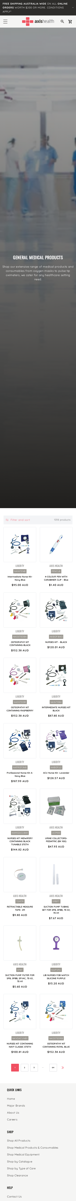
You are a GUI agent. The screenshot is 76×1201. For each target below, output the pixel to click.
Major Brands (16, 1105)
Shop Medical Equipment (23, 1154)
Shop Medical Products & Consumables (32, 1147)
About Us (13, 1112)
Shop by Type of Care (21, 1168)
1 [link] (15, 1067)
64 (53, 1067)
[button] (5, 21)
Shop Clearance (17, 1175)
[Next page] (63, 1068)
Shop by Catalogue (19, 1161)
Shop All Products (18, 1140)
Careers (12, 1119)
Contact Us (14, 1196)
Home (11, 1098)
